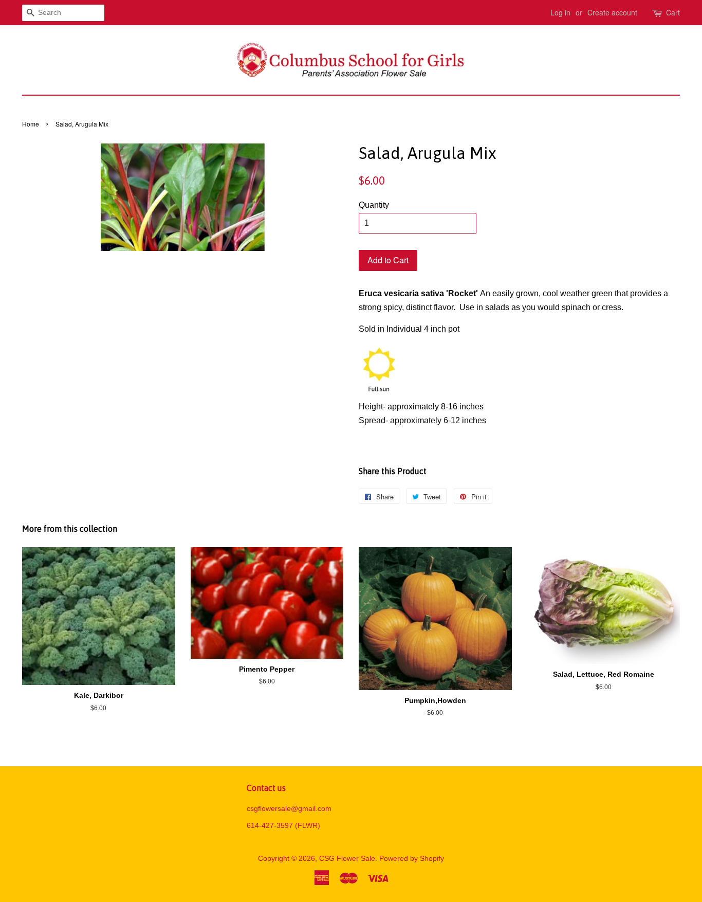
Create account (612, 12)
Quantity (374, 205)
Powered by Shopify (411, 858)
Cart (673, 12)
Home (30, 123)
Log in (560, 12)
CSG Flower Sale (347, 858)
